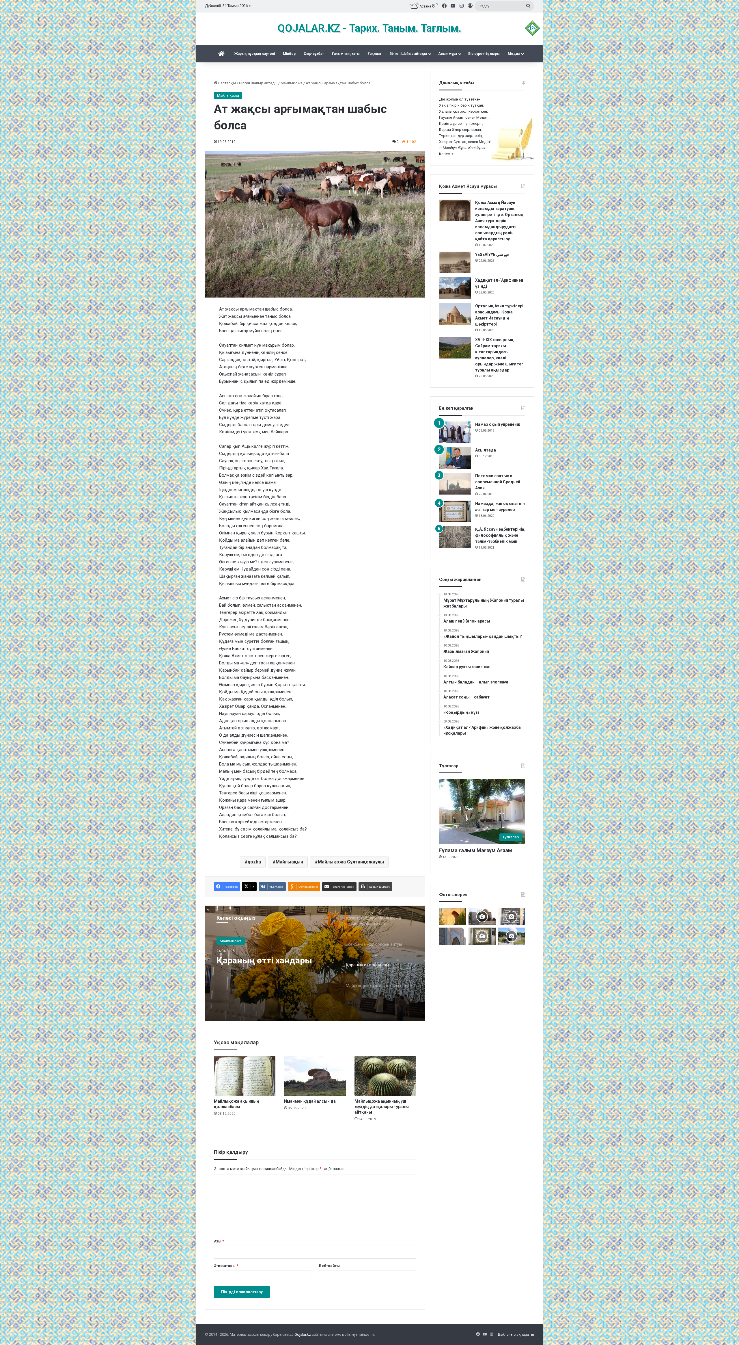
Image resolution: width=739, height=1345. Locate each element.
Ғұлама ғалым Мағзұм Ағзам (475, 850)
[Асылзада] (455, 458)
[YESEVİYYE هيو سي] (455, 262)
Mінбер (289, 54)
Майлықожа (292, 83)
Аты (219, 1241)
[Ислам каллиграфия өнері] (482, 936)
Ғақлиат (374, 54)
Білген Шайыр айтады (408, 54)
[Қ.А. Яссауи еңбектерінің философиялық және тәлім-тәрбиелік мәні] (455, 537)
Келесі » (446, 154)
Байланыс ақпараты (516, 1334)
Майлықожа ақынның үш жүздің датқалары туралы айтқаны (381, 1106)
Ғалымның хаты (346, 54)
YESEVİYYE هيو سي (492, 254)
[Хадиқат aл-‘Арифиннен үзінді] (455, 288)
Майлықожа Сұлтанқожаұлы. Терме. (268, 965)
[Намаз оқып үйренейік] (455, 432)
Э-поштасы (226, 1266)
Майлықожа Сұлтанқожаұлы (351, 862)
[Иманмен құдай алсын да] (315, 1076)
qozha (254, 862)
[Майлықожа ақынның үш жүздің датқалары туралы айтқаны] (385, 1076)
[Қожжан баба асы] (511, 916)
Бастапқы (226, 83)
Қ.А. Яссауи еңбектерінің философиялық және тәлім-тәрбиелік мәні (500, 535)
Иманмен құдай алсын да (310, 1101)
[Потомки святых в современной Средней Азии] (455, 484)
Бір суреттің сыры (484, 54)
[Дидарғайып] (511, 936)
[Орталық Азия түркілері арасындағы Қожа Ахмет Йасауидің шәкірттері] (455, 314)
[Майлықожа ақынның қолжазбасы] (244, 1076)
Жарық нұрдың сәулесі (254, 54)
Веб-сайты (329, 1266)
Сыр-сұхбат (314, 54)
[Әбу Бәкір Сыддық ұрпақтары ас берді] (482, 916)
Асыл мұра (447, 54)
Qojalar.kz (302, 1334)
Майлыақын (289, 862)
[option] (315, 963)
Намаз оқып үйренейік (497, 424)
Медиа (514, 54)
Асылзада (485, 450)
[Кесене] (452, 936)
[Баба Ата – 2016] (452, 916)
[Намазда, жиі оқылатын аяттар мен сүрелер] (455, 511)
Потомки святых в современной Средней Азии (497, 481)
